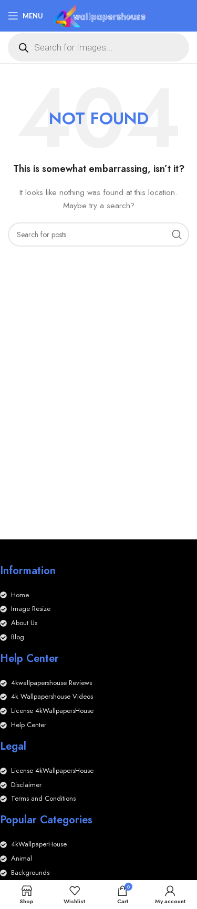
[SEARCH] (177, 234)
